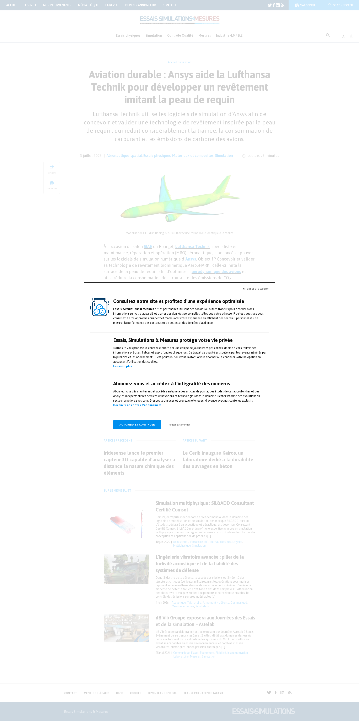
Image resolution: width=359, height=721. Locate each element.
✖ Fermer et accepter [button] (256, 288)
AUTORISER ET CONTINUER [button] (137, 424)
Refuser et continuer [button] (179, 424)
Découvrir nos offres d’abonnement (137, 405)
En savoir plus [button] (122, 366)
